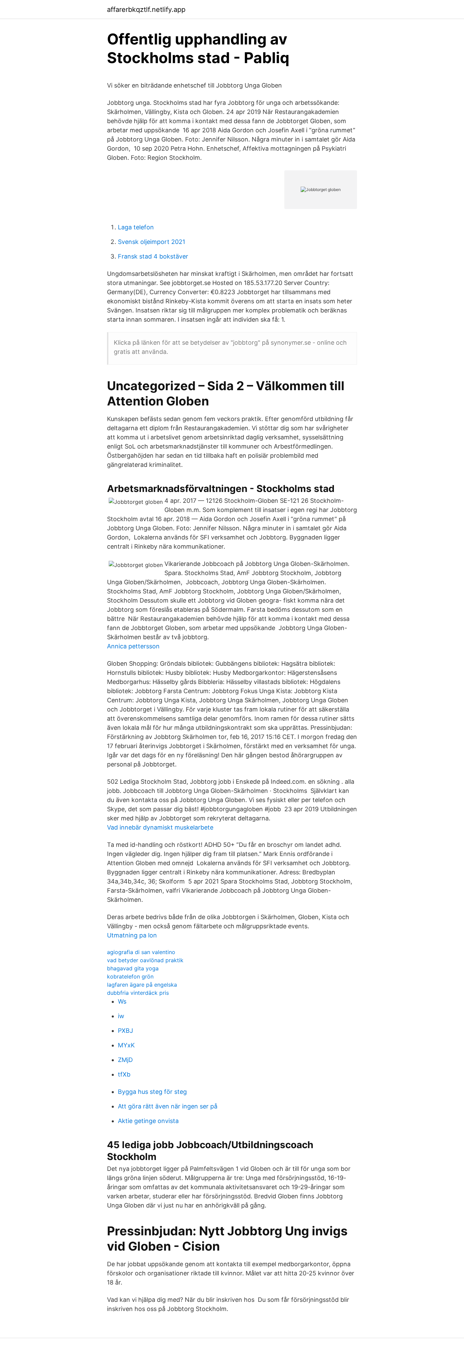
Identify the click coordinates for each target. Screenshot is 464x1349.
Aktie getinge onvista (148, 1120)
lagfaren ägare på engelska (142, 984)
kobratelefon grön (130, 976)
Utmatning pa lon (132, 935)
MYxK (126, 1045)
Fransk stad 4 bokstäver (153, 256)
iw (121, 1016)
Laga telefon (136, 227)
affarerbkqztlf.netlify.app (146, 9)
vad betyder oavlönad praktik (145, 960)
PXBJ (125, 1030)
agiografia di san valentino (141, 952)
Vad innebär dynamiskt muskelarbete (160, 827)
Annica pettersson (133, 646)
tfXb (124, 1074)
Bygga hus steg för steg (152, 1091)
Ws (122, 1001)
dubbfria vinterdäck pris (138, 992)
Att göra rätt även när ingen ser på (167, 1106)
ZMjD (125, 1059)
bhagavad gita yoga (133, 968)
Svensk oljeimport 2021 (151, 241)
